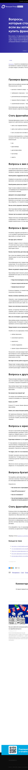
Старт (22, 572)
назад (10, 60)
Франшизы (11, 64)
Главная (25, 50)
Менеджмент (16, 572)
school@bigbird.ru (13, 760)
